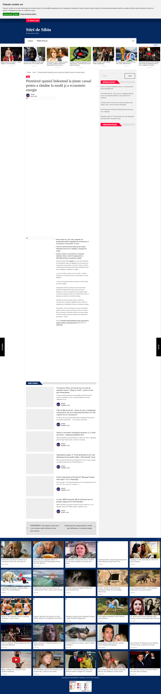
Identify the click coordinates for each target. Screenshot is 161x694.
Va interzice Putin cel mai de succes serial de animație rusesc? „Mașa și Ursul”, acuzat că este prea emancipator (74, 390)
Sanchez (71, 261)
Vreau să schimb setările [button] (28, 14)
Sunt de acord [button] (8, 14)
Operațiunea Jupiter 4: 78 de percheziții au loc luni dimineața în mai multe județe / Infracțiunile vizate (117, 117)
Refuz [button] (16, 14)
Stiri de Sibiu (38, 29)
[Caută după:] (113, 76)
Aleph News (59, 324)
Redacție (33, 94)
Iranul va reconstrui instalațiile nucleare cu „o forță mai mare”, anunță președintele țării (117, 87)
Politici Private (42, 41)
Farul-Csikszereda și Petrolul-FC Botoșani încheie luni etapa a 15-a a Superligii (117, 110)
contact (30, 41)
